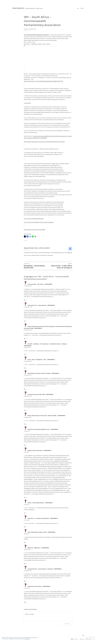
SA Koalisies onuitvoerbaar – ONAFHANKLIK (39, 586)
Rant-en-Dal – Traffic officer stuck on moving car (61, 266)
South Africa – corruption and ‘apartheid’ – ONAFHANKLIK (43, 518)
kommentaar (67, 623)
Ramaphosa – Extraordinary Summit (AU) (34, 266)
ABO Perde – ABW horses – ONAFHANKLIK (38, 548)
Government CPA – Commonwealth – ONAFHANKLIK (41, 305)
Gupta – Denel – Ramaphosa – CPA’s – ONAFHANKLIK (41, 359)
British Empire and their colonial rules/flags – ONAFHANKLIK (43, 373)
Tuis (78, 8)
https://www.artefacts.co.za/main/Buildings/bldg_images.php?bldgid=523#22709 (43, 81)
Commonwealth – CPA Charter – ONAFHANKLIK (40, 284)
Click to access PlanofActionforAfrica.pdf (33, 218)
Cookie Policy (27, 638)
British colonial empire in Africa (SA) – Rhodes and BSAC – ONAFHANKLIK (46, 415)
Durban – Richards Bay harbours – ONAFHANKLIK (40, 502)
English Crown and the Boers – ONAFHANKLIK (39, 450)
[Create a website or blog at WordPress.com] (83, 635)
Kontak (82, 8)
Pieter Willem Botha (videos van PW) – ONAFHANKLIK (41, 532)
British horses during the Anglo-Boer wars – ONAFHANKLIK (43, 429)
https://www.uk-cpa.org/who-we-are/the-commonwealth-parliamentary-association (44, 141)
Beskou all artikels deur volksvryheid (44, 255)
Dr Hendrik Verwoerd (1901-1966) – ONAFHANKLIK (40, 394)
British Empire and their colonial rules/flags (34, 229)
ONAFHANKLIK (18, 8)
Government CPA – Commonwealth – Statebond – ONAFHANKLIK (45, 569)
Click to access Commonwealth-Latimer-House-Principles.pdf (38, 222)
